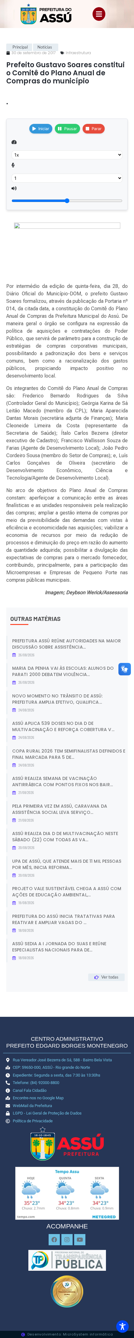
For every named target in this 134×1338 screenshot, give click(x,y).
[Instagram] (67, 1239)
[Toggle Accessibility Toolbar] (122, 1326)
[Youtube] (79, 1239)
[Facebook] (54, 1239)
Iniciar (43, 128)
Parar (97, 128)
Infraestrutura (78, 52)
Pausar (70, 128)
